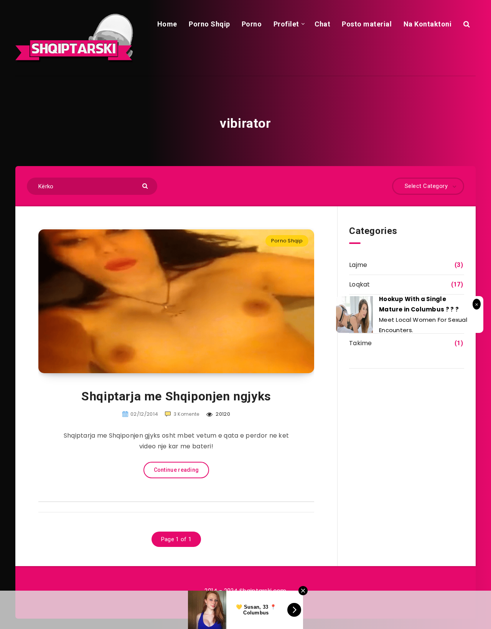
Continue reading (176, 470)
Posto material (367, 24)
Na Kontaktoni (428, 24)
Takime (360, 343)
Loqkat (359, 284)
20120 (222, 414)
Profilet (286, 24)
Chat (322, 24)
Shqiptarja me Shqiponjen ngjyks (176, 396)
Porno (252, 24)
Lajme (358, 264)
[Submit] (146, 185)
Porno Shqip (209, 24)
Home (167, 24)
